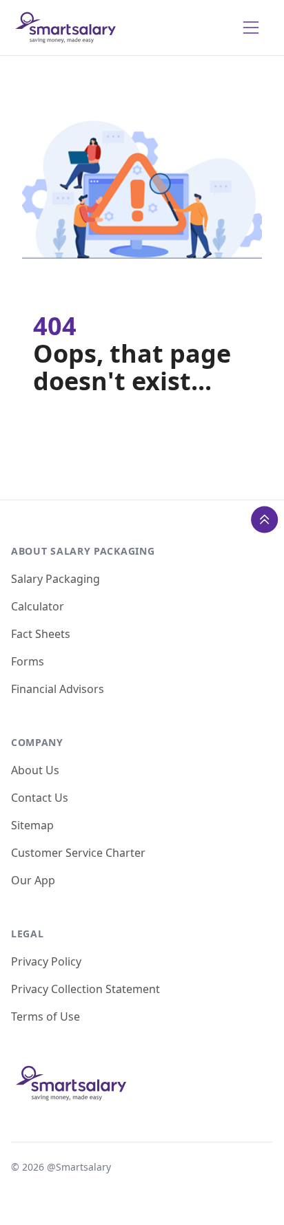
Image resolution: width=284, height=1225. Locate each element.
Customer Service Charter (78, 852)
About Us (35, 770)
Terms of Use (45, 1016)
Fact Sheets (40, 633)
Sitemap (32, 825)
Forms (27, 661)
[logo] (66, 27)
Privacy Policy (46, 961)
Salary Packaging (55, 578)
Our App (33, 880)
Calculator (37, 606)
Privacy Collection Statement (85, 989)
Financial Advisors (57, 688)
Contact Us (39, 797)
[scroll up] (264, 519)
